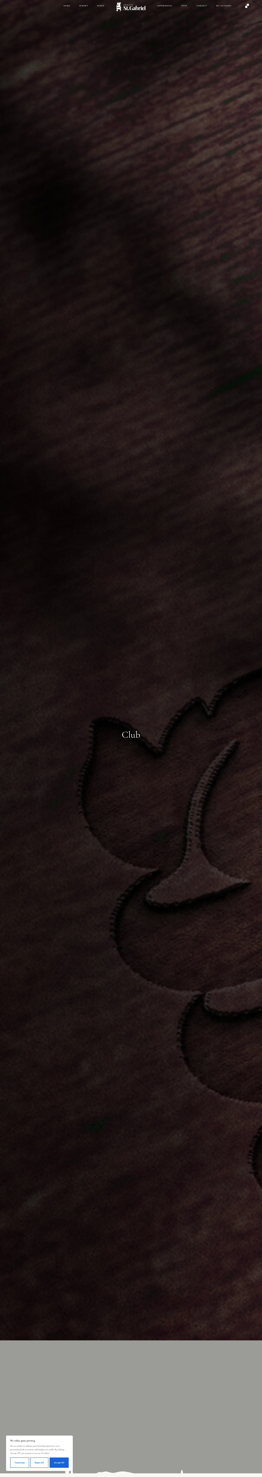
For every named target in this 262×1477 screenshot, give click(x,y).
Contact (201, 6)
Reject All (39, 1462)
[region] (39, 1453)
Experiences (165, 6)
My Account (224, 6)
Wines (100, 6)
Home (67, 6)
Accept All (59, 1462)
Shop (184, 6)
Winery (83, 6)
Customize (20, 1462)
